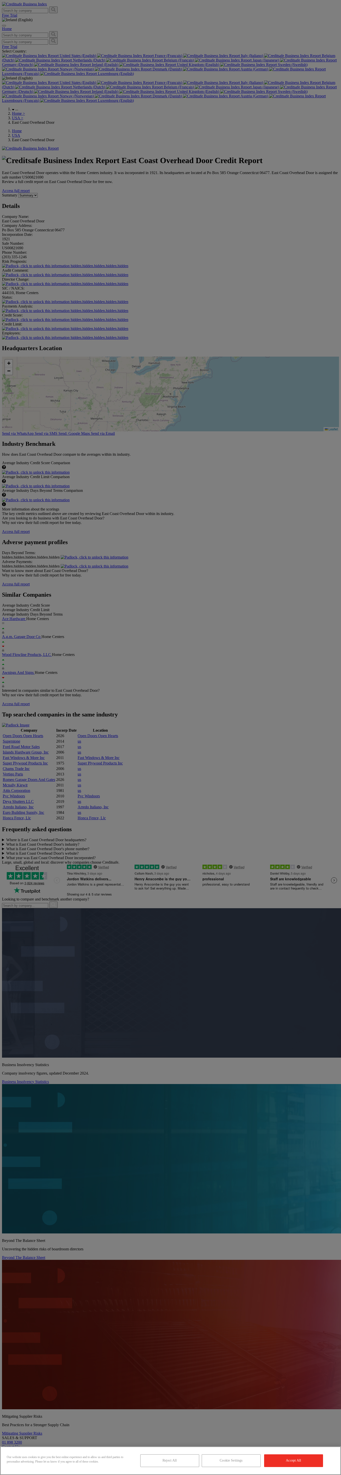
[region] (170, 1460)
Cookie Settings (231, 1460)
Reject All (170, 1460)
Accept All (293, 1460)
